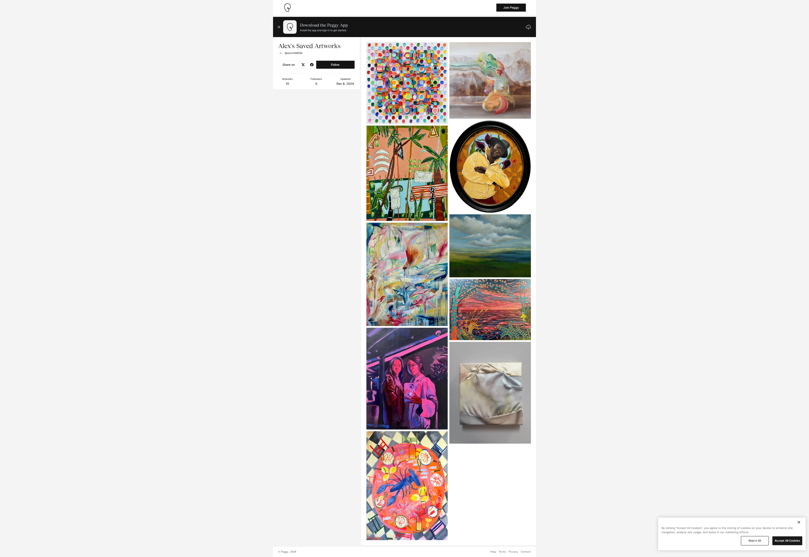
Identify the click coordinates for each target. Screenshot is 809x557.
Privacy (513, 552)
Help (493, 552)
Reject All (755, 540)
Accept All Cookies (787, 540)
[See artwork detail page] (407, 83)
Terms (502, 552)
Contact (526, 552)
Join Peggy (511, 7)
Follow (335, 64)
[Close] (799, 522)
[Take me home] (287, 7)
